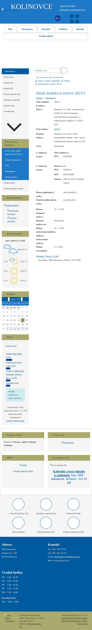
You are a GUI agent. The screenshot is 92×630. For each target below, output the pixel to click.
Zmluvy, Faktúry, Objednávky (49, 81)
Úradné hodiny (9, 183)
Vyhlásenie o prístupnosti (70, 621)
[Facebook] (72, 16)
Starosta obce (9, 77)
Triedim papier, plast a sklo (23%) (13, 364)
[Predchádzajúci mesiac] (9, 299)
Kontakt (80, 29)
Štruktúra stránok (80, 618)
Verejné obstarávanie (12, 160)
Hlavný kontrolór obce (12, 94)
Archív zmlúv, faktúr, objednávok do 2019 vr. (14, 152)
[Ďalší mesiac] (22, 299)
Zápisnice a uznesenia (12, 100)
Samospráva (27, 29)
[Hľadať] (64, 71)
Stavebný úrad (9, 106)
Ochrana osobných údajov (13, 189)
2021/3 (57, 129)
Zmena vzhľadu (67, 618)
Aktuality (46, 29)
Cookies (84, 621)
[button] (58, 18)
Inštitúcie (63, 29)
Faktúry (39, 98)
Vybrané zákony (11, 177)
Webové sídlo (82, 624)
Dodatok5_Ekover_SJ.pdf (47, 256)
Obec (10, 29)
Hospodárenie (10, 171)
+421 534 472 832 (67, 6)
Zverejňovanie (9, 111)
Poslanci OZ (8, 83)
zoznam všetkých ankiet (15, 421)
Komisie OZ (8, 88)
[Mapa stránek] (77, 21)
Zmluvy (67, 81)
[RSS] (72, 21)
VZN (7, 166)
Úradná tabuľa (46, 36)
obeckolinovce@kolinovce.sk (72, 10)
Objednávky (51, 98)
